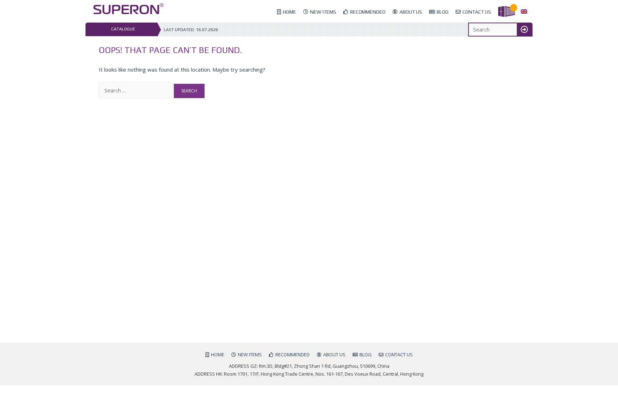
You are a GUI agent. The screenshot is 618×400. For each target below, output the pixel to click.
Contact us (476, 12)
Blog (442, 12)
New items (323, 12)
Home (289, 12)
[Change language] (524, 12)
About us (410, 12)
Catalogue (123, 29)
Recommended (368, 12)
